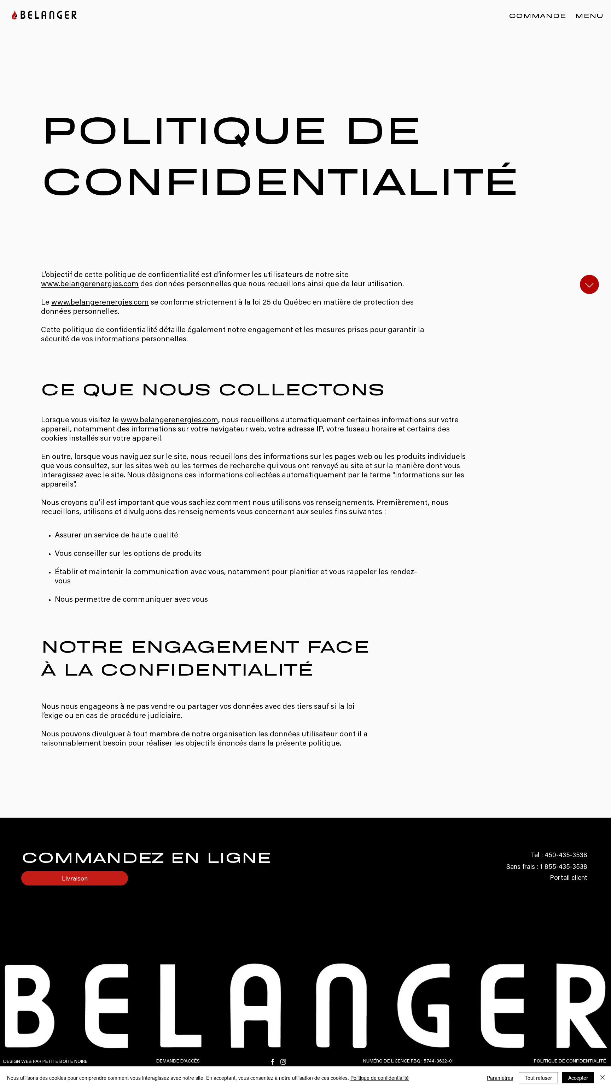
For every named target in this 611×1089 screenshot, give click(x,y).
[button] (587, 15)
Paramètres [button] (500, 1077)
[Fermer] (602, 1077)
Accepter (578, 1077)
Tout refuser (538, 1077)
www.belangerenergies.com (90, 284)
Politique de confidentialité (379, 1077)
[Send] (273, 1061)
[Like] (589, 284)
